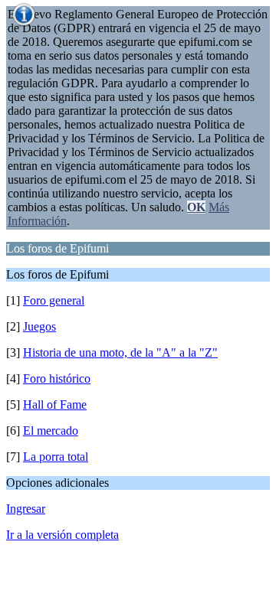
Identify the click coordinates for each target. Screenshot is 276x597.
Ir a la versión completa (62, 534)
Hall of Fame (55, 404)
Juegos (39, 326)
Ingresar (25, 508)
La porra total (55, 456)
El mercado (50, 430)
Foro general (53, 300)
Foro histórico (56, 378)
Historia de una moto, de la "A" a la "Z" (120, 352)
